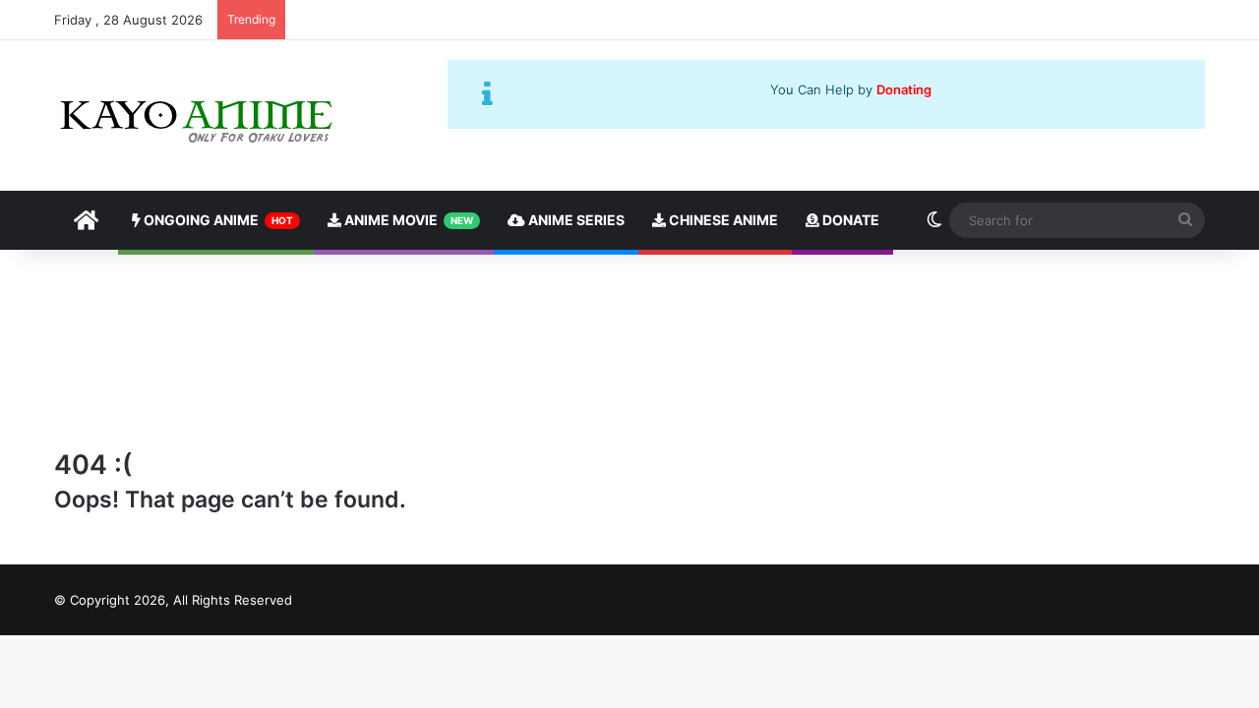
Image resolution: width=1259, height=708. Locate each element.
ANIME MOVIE (407, 219)
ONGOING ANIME (217, 219)
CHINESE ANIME (722, 219)
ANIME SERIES (575, 219)
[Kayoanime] (198, 115)
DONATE (849, 219)
